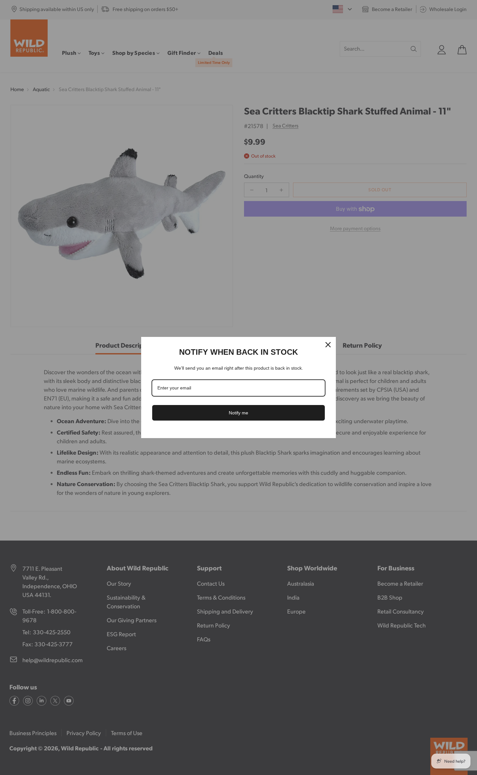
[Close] (328, 344)
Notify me (238, 412)
